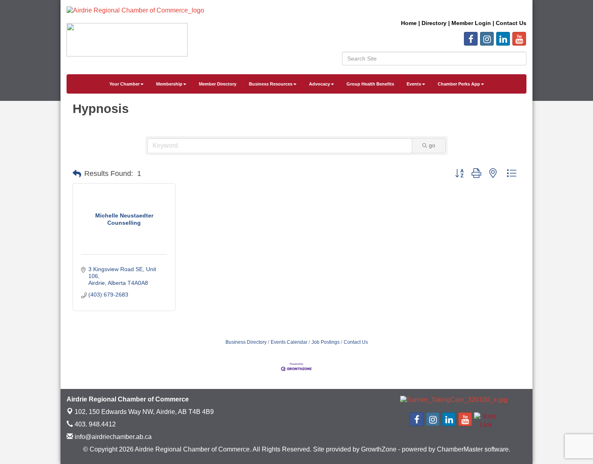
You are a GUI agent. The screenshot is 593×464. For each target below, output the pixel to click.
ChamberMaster (460, 449)
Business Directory (246, 342)
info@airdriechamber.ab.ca (112, 436)
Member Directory (217, 84)
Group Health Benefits (370, 84)
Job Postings (325, 342)
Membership (169, 84)
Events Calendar (289, 342)
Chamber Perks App (459, 84)
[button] (77, 173)
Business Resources (270, 84)
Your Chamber (124, 84)
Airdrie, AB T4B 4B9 (144, 411)
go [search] (432, 145)
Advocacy (319, 84)
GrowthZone (379, 449)
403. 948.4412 (94, 424)
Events (414, 84)
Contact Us (356, 342)
